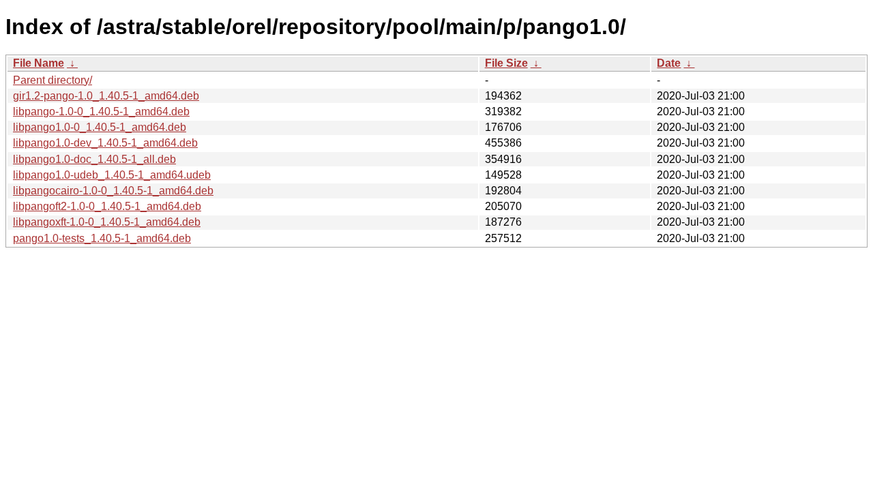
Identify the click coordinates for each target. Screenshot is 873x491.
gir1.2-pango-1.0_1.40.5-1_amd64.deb (106, 96)
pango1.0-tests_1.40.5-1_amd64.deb (102, 238)
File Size (506, 63)
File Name (38, 63)
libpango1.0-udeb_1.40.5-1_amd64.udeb (112, 175)
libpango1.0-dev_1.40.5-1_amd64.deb (105, 143)
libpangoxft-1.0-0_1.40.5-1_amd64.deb (107, 222)
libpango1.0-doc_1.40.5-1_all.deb (94, 159)
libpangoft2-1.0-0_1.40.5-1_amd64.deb (107, 206)
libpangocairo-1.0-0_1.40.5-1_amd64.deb (113, 190)
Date (669, 63)
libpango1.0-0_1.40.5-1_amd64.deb (99, 127)
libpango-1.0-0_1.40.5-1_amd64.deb (101, 111)
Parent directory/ (52, 80)
